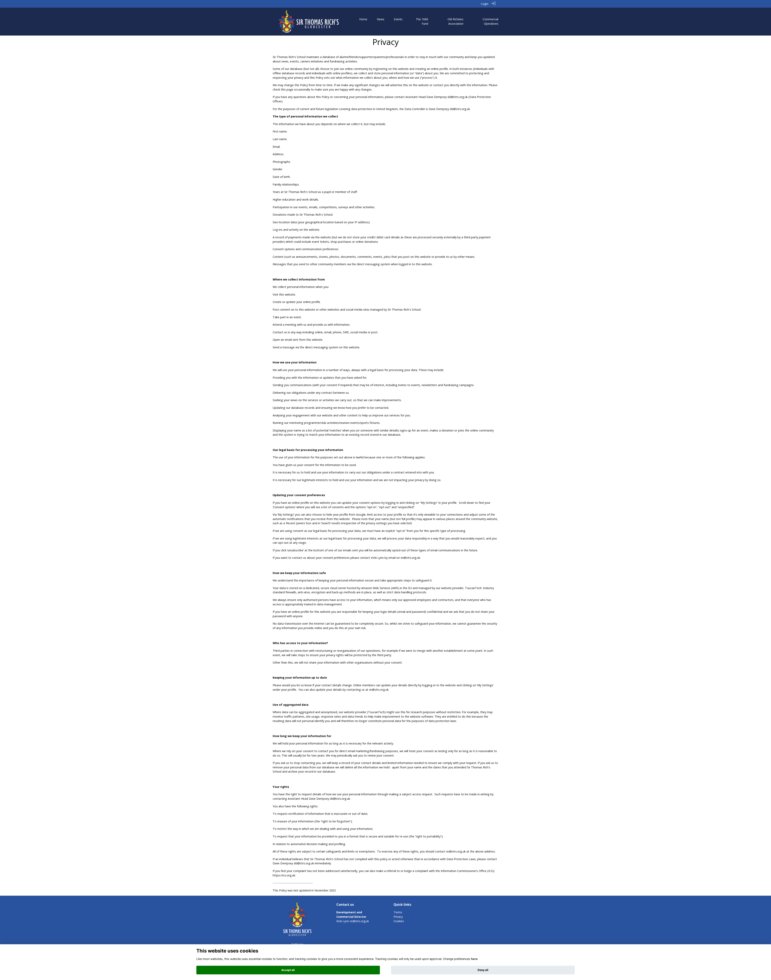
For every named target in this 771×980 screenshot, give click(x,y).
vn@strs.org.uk (359, 921)
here (474, 959)
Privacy (398, 917)
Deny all (483, 970)
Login (484, 4)
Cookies (399, 921)
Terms (398, 912)
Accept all (288, 970)
